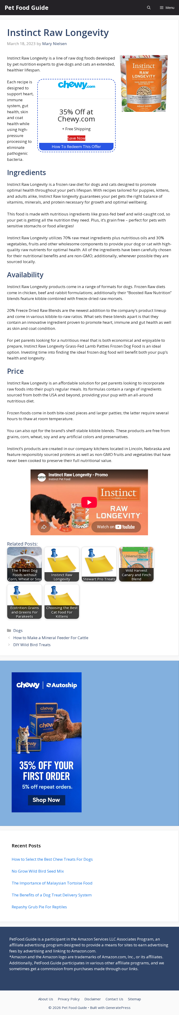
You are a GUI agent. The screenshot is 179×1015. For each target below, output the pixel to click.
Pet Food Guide (26, 7)
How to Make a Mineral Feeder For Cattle (50, 637)
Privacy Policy (69, 999)
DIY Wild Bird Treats (32, 644)
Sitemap (134, 999)
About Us (45, 999)
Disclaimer (92, 999)
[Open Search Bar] (148, 7)
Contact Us (114, 999)
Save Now (76, 138)
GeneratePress (118, 1007)
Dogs (18, 630)
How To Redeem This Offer (76, 146)
